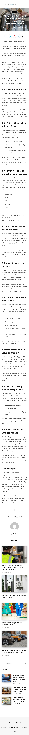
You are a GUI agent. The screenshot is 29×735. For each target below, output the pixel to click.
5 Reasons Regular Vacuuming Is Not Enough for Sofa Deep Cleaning (19, 678)
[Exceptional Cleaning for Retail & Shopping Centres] (14, 611)
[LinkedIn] (18, 36)
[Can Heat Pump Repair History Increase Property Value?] (14, 583)
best (4, 510)
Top (15, 731)
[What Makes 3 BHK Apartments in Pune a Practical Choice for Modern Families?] (14, 639)
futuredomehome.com (11, 727)
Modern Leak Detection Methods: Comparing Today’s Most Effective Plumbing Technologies (12, 567)
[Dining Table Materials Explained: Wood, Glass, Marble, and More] (7, 690)
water (14, 513)
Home (14, 11)
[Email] (23, 36)
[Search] (25, 4)
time (24, 510)
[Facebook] (6, 36)
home (10, 510)
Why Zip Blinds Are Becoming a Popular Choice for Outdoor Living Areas (19, 700)
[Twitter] (10, 36)
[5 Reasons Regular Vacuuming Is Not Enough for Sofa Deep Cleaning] (7, 679)
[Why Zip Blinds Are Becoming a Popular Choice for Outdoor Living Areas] (7, 702)
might (17, 510)
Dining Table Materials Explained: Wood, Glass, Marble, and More (20, 689)
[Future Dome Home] (10, 4)
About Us (18, 722)
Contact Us (11, 722)
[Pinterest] (14, 36)
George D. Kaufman (10, 27)
